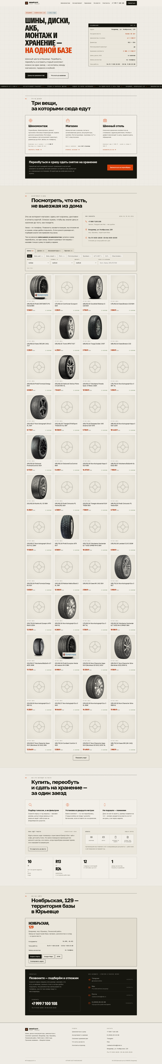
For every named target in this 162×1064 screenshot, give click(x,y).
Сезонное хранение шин (80, 1038)
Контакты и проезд (78, 1045)
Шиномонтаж (65, 3)
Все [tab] (29, 256)
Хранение (87, 3)
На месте (97, 3)
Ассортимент (77, 3)
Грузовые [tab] (87, 256)
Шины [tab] (30, 250)
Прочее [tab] (68, 250)
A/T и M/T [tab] (98, 256)
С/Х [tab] (107, 256)
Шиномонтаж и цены (79, 1031)
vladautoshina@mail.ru (114, 1045)
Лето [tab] (62, 256)
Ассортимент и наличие (80, 1035)
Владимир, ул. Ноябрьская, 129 (117, 1048)
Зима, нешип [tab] (51, 256)
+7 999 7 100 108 (118, 3)
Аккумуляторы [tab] (54, 250)
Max (108, 1042)
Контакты (106, 3)
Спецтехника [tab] (117, 256)
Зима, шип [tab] (38, 256)
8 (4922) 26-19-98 (113, 1035)
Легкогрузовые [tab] (74, 256)
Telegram (110, 1038)
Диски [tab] (40, 250)
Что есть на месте (78, 1042)
